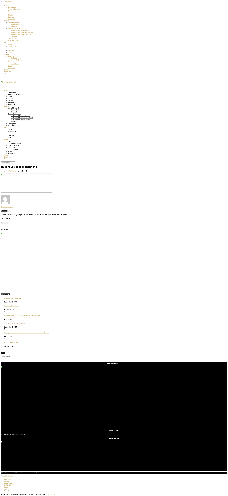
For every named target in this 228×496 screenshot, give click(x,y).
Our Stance (15, 64)
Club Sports (12, 38)
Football (14, 27)
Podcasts (7, 72)
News (6, 5)
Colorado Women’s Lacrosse (21, 34)
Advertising (8, 483)
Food (9, 52)
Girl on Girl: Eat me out (11, 342)
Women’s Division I (14, 29)
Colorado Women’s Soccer (20, 31)
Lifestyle (11, 50)
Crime (10, 11)
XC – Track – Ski (13, 40)
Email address (5, 219)
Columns (11, 56)
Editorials (11, 62)
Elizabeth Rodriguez (9, 171)
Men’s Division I (13, 23)
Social (6, 487)
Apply (6, 489)
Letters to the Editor (15, 60)
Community (12, 19)
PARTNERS (8, 485)
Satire (10, 66)
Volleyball (14, 36)
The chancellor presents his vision (14, 323)
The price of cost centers (11, 306)
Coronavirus (12, 7)
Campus (11, 17)
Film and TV (12, 46)
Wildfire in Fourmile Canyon (12, 298)
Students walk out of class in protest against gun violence (22, 315)
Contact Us (8, 481)
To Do (6, 74)
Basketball (15, 25)
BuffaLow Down (16, 58)
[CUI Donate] (43, 288)
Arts (5, 42)
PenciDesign (39, 473)
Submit (6, 491)
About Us (7, 479)
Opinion (7, 54)
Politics (10, 15)
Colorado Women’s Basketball (22, 33)
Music (10, 44)
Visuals (6, 70)
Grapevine (11, 68)
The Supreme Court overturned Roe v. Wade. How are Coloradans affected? (26, 333)
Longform (11, 13)
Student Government (15, 9)
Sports (6, 21)
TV (12, 48)
